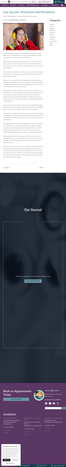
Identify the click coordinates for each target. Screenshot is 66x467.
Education (23, 20)
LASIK (51, 43)
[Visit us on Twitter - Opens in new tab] (57, 403)
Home (4, 16)
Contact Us (54, 5)
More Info (5, 432)
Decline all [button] (15, 460)
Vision (51, 45)
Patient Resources (32, 5)
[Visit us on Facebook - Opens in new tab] (46, 403)
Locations (44, 5)
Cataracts (52, 24)
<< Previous (6, 167)
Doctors (13, 5)
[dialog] (11, 455)
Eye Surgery (53, 37)
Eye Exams (52, 33)
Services (21, 5)
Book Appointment (33, 281)
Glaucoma (52, 39)
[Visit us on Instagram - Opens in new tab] (50, 403)
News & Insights (12, 16)
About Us (5, 5)
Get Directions (7, 430)
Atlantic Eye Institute (14, 20)
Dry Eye (52, 26)
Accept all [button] (6, 460)
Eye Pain (52, 35)
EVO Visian (52, 30)
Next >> (42, 167)
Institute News (53, 41)
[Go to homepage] (9, 2)
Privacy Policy (5, 457)
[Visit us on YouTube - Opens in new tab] (54, 403)
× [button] (19, 445)
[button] (11, 463)
